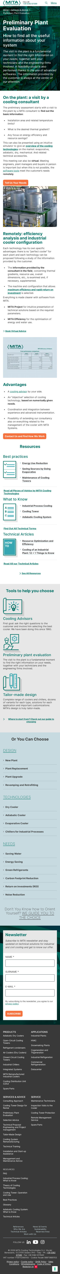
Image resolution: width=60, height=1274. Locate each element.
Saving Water (13, 853)
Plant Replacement (16, 768)
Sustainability (40, 1229)
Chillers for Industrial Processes (24, 831)
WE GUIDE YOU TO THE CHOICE (36, 915)
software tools (11, 170)
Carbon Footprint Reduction (21, 878)
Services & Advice (19, 10)
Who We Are (19, 1229)
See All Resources (31, 573)
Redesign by (28, 1266)
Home (6, 10)
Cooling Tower (30, 511)
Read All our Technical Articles (21, 563)
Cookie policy (27, 1261)
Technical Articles (19, 1231)
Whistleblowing (28, 1264)
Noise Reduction (15, 894)
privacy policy (12, 1003)
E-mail (10, 986)
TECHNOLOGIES (17, 797)
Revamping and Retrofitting (21, 785)
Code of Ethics (44, 1264)
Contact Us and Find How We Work (25, 436)
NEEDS (9, 844)
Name (9, 956)
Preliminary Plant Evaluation (16, 13)
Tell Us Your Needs (16, 182)
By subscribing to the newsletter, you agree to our (29, 1002)
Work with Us (30, 1234)
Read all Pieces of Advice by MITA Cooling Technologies (27, 492)
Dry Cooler (11, 807)
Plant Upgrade (14, 776)
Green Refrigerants (16, 870)
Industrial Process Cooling (37, 505)
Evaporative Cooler (16, 823)
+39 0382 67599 (30, 4)
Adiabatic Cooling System (36, 517)
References (18, 1226)
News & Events (40, 1226)
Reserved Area (42, 1231)
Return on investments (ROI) (22, 886)
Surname (12, 971)
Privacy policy (13, 1261)
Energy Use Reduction (35, 463)
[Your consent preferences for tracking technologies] (55, 1269)
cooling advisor (18, 391)
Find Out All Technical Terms (20, 528)
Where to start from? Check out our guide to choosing (31, 720)
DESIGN (9, 750)
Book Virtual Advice (15, 331)
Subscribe (14, 1013)
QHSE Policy (40, 1261)
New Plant (11, 760)
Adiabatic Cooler (15, 815)
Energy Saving (14, 861)
